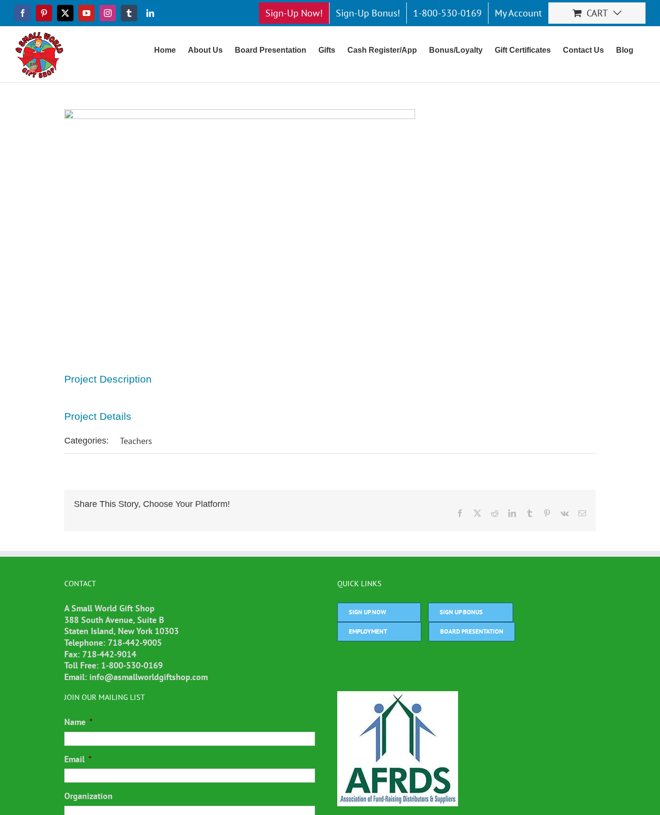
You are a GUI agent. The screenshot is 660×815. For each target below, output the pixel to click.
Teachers (136, 440)
